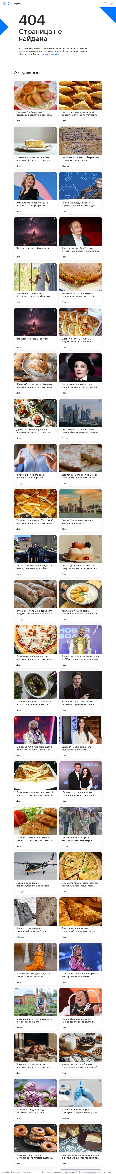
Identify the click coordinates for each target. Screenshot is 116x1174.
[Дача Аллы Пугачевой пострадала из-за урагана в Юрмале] (80, 964)
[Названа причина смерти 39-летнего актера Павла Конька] (80, 692)
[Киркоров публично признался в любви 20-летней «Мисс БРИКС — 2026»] (35, 737)
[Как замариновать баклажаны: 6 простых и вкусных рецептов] (35, 692)
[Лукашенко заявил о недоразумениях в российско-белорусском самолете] (35, 873)
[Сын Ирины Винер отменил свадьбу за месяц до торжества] (80, 374)
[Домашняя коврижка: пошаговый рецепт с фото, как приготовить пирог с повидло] (35, 782)
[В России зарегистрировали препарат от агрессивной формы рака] (80, 1100)
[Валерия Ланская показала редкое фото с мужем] (80, 737)
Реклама (26, 1172)
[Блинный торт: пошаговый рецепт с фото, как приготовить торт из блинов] (80, 1145)
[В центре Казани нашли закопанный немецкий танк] (35, 918)
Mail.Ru (6, 1172)
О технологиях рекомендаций (64, 1172)
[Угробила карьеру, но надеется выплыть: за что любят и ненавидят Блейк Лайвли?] (35, 964)
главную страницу (49, 54)
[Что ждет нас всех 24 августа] (35, 329)
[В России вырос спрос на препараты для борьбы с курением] (35, 465)
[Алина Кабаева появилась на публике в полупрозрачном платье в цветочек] (35, 193)
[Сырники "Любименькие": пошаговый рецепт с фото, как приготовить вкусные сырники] (35, 102)
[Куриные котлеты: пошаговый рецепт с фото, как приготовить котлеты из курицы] (35, 828)
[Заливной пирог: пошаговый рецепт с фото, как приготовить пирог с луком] (80, 284)
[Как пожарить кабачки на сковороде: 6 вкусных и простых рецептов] (80, 601)
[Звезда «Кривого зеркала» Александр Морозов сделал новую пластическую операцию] (80, 1009)
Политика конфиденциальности (92, 1172)
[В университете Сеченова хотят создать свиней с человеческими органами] (35, 601)
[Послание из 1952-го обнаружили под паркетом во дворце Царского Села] (80, 148)
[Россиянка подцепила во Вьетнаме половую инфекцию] (35, 284)
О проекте (46, 1172)
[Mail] (9, 3)
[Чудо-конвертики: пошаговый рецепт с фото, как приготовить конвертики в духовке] (80, 102)
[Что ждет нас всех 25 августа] (35, 238)
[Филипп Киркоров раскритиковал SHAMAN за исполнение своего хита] (80, 646)
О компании (16, 1172)
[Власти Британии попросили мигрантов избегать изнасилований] (80, 510)
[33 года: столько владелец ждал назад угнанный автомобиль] (35, 556)
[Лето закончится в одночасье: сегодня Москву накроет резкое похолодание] (80, 420)
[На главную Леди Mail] (15, 3)
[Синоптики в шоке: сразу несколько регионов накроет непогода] (80, 828)
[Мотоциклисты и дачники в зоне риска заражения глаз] (35, 1009)
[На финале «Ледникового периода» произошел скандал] (80, 193)
